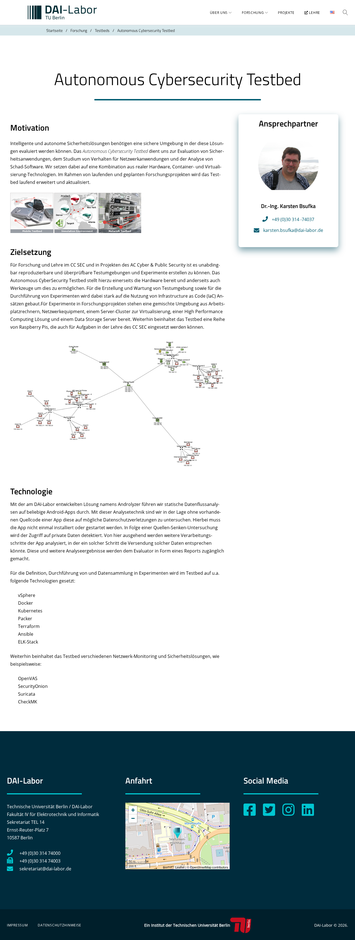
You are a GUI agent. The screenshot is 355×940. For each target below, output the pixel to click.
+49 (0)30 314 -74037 (293, 219)
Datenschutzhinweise (59, 925)
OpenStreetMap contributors (209, 867)
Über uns (219, 12)
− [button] (133, 818)
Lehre (314, 12)
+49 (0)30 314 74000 (39, 853)
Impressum (17, 925)
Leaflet (179, 867)
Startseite (54, 30)
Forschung (253, 12)
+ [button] (133, 810)
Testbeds (102, 30)
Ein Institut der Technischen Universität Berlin (187, 925)
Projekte (286, 12)
